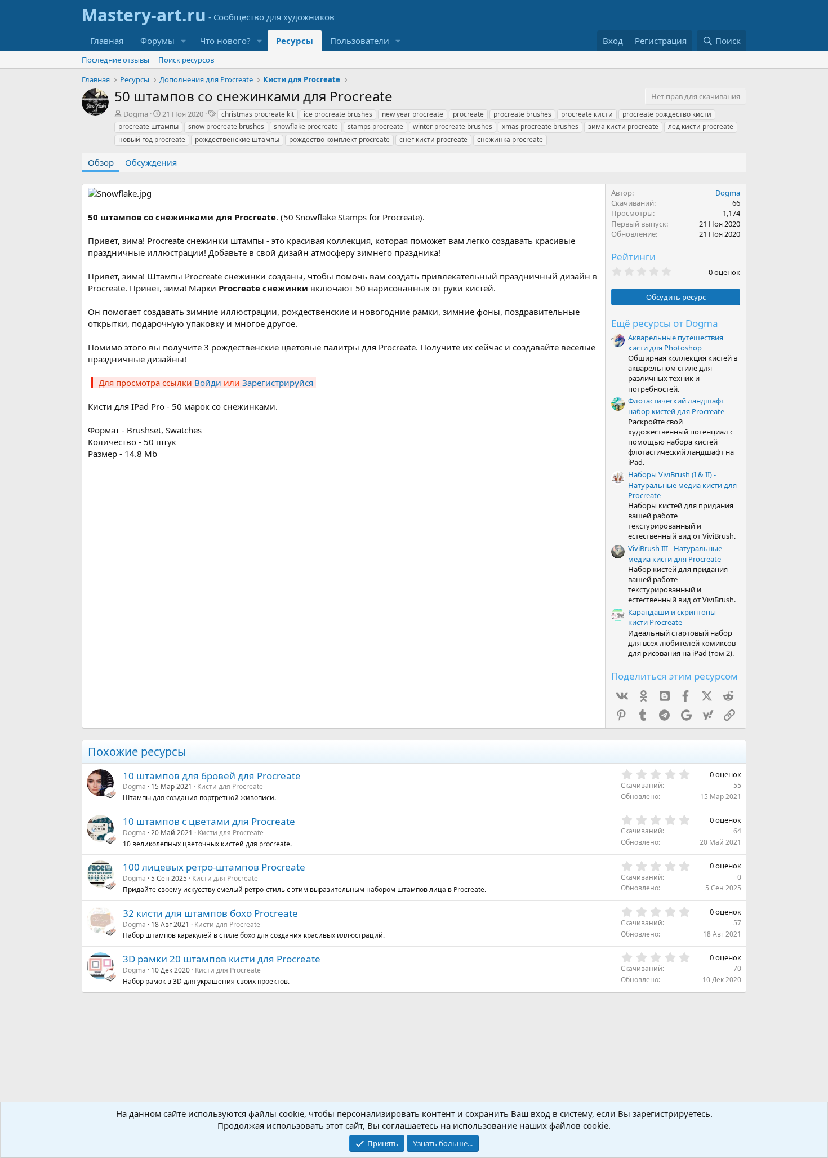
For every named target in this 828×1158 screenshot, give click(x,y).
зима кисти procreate (623, 126)
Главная (106, 40)
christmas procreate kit (257, 114)
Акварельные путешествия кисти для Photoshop (675, 342)
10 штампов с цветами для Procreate (209, 821)
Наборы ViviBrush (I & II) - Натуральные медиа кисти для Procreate (682, 484)
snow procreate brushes (226, 126)
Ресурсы (294, 40)
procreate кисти (587, 114)
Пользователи (359, 40)
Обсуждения (151, 162)
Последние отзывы (115, 60)
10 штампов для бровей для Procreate (212, 775)
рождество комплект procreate (339, 139)
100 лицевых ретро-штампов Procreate (214, 866)
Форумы (157, 40)
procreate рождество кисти (666, 114)
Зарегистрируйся (277, 382)
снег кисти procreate (433, 139)
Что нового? (225, 40)
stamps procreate (375, 126)
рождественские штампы (237, 139)
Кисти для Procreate (230, 786)
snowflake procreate (306, 126)
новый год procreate (151, 139)
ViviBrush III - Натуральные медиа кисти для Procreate (675, 553)
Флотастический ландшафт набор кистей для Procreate (676, 406)
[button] (184, 40)
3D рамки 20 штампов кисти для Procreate (221, 958)
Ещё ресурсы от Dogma (664, 323)
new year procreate (412, 114)
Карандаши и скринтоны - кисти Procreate (674, 617)
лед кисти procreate (700, 126)
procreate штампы (148, 126)
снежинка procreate (510, 139)
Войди (207, 382)
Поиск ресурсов (186, 60)
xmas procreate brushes (540, 126)
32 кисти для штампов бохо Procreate (210, 913)
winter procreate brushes (452, 126)
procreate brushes (522, 114)
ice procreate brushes (338, 114)
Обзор (101, 162)
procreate (468, 114)
